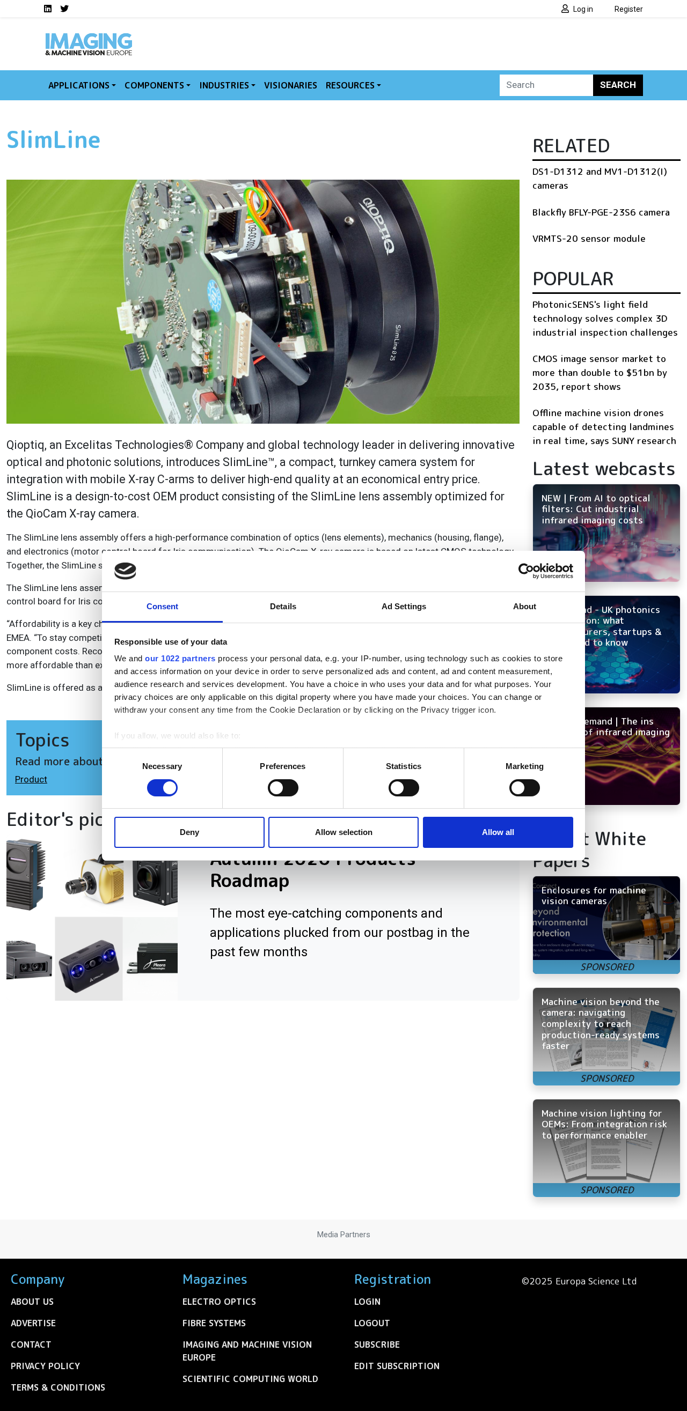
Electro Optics (219, 1301)
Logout (372, 1323)
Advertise (33, 1323)
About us (32, 1301)
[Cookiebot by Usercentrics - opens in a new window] (526, 571)
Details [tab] (283, 606)
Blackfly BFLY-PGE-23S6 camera (601, 212)
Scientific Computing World (250, 1379)
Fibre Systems (214, 1323)
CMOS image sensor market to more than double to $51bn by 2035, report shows (599, 372)
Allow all (498, 832)
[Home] (88, 36)
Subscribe (377, 1344)
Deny (189, 832)
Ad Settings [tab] (404, 606)
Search (618, 84)
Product (31, 779)
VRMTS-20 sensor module (589, 238)
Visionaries (290, 85)
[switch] (283, 787)
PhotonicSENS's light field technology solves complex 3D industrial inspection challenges (605, 318)
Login (367, 1301)
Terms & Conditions (58, 1387)
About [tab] (525, 606)
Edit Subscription (397, 1366)
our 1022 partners (180, 658)
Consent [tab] (163, 606)
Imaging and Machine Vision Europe (247, 1351)
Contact (31, 1344)
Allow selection (343, 832)
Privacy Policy (45, 1366)
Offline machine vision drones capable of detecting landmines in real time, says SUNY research (604, 426)
